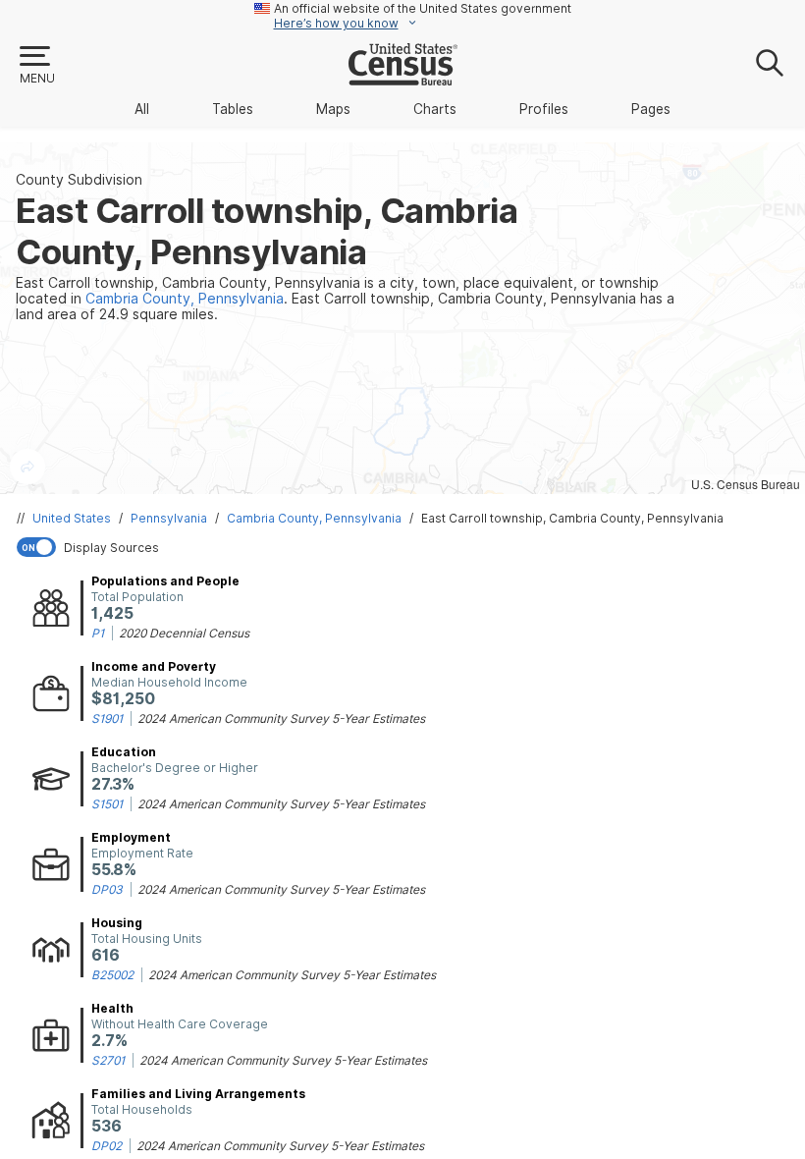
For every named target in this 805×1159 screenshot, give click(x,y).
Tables (232, 109)
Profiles (543, 109)
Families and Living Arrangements (198, 1093)
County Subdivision (79, 180)
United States (71, 518)
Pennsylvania (169, 518)
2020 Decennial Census (184, 633)
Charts (434, 109)
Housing (116, 922)
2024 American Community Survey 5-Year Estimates (281, 718)
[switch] (406, 547)
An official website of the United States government (422, 8)
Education (123, 752)
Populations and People (165, 581)
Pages (651, 109)
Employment (131, 837)
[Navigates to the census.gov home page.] (403, 77)
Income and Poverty (153, 666)
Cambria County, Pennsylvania (314, 518)
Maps (333, 109)
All (141, 109)
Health (112, 1008)
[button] (36, 65)
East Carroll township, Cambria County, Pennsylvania (572, 518)
